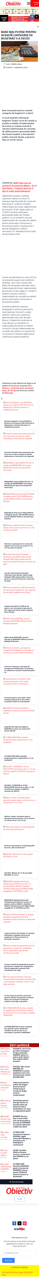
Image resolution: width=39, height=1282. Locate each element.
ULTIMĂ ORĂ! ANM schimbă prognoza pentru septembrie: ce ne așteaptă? (18, 758)
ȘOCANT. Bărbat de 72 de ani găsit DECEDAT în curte (18, 874)
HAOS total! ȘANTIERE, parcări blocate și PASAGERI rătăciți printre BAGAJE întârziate (18, 639)
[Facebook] (14, 1223)
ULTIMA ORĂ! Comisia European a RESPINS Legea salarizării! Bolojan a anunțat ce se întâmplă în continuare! (22, 1138)
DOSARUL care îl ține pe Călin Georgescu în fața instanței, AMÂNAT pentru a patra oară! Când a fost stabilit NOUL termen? (22, 1055)
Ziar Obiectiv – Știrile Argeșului (17, 386)
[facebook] (32, 17)
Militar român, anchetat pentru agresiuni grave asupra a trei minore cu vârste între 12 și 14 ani (19, 818)
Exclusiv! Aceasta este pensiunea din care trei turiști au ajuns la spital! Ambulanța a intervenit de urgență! (19, 454)
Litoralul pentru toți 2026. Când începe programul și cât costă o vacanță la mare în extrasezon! (17, 699)
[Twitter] (19, 1223)
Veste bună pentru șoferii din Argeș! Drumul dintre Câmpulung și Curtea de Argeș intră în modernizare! (21, 1089)
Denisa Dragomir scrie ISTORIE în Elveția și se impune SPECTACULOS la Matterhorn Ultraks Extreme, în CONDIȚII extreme (19, 19)
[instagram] (32, 21)
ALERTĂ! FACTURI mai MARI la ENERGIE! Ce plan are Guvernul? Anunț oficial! (17, 729)
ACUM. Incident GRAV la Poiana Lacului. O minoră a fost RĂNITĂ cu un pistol (21, 1154)
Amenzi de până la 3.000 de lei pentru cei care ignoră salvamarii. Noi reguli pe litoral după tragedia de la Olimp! (18, 609)
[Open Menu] (29, 3)
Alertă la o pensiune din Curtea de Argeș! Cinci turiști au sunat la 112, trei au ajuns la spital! (18, 546)
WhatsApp (9, 393)
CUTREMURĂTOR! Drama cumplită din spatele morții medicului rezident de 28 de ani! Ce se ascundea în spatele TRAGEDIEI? (18, 1029)
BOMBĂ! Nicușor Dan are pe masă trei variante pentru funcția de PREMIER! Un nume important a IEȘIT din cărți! (21, 1121)
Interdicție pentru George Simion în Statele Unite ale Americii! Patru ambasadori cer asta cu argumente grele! (22, 1105)
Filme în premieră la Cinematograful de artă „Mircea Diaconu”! (19, 847)
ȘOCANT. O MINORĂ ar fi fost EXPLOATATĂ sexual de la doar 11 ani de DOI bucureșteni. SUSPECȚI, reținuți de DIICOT (19, 788)
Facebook (15, 385)
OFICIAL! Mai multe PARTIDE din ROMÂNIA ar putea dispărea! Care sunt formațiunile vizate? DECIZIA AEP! (22, 1072)
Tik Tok (13, 390)
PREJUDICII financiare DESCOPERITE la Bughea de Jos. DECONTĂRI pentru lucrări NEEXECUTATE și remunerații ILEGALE (19, 516)
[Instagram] (25, 1223)
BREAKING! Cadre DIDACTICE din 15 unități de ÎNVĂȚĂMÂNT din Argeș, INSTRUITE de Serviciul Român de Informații (18, 484)
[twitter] (37, 17)
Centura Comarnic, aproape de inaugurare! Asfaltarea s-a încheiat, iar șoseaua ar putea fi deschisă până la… (19, 669)
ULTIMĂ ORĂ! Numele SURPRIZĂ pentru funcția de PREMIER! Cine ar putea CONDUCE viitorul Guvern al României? (21, 1170)
